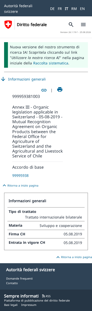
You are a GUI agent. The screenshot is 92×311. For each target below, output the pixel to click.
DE (52, 8)
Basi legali (11, 305)
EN (82, 8)
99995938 (20, 175)
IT (66, 8)
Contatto (12, 283)
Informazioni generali (23, 79)
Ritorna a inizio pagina (19, 185)
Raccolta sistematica (50, 63)
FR (60, 8)
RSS (46, 296)
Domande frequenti (19, 278)
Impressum (28, 305)
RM (74, 8)
